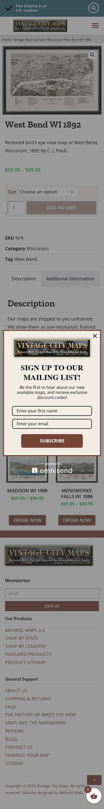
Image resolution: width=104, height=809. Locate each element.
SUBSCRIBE (52, 441)
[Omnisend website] (52, 467)
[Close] (95, 336)
